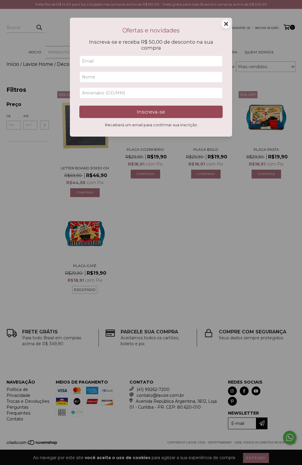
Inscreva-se (151, 112)
